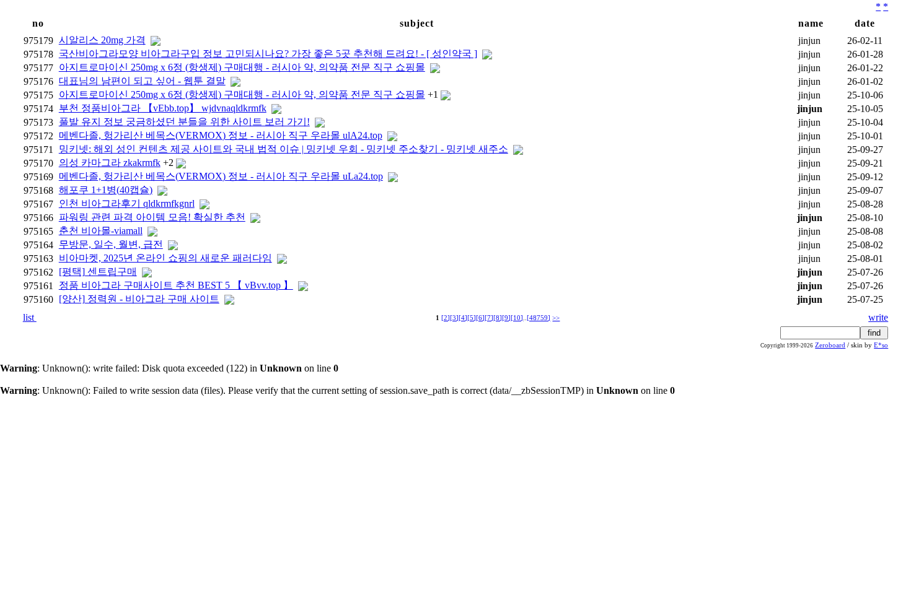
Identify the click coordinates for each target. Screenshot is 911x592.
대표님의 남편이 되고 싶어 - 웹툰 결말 (142, 81)
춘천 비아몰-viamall (101, 230)
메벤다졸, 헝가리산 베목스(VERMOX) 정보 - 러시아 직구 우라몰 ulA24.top (220, 135)
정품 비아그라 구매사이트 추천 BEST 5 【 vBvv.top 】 (176, 285)
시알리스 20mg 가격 (102, 40)
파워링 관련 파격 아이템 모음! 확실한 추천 (152, 217)
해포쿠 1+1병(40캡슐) (105, 190)
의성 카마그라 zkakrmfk (110, 162)
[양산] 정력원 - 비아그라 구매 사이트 (139, 299)
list (30, 317)
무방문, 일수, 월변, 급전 (111, 244)
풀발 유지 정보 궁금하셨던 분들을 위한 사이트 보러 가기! (184, 121)
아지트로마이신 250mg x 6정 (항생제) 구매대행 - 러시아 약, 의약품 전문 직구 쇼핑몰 (242, 67)
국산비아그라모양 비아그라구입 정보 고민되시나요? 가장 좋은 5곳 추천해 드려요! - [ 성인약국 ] (268, 53)
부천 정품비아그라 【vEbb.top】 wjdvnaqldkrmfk (162, 108)
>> (556, 318)
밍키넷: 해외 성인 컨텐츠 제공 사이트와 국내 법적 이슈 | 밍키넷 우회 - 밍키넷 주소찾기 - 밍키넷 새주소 (283, 149)
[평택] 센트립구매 (98, 271)
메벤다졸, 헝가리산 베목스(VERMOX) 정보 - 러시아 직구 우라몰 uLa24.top (221, 176)
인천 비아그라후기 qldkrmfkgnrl (127, 203)
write (878, 317)
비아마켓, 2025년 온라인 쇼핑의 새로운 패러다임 (165, 258)
